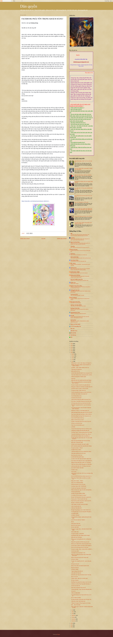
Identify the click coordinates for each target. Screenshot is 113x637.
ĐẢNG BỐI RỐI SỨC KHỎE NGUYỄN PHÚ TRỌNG (81, 380)
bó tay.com (73, 591)
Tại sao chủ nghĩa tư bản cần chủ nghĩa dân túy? (80, 384)
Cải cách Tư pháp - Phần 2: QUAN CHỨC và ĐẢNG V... (82, 549)
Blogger (58, 634)
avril (72, 359)
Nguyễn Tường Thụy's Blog (76, 285)
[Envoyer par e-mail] (27, 233)
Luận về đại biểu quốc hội (76, 506)
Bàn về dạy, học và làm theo (76, 455)
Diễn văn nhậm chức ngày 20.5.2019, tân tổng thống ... (81, 489)
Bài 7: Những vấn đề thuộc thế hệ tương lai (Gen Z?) (80, 247)
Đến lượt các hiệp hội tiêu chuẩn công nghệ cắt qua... (81, 543)
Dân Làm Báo (73, 332)
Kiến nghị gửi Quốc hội (75, 523)
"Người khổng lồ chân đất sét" (77, 571)
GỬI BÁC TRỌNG (74, 559)
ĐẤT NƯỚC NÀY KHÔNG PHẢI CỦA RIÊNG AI (80, 436)
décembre (74, 620)
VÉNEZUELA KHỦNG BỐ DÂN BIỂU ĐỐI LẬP (80, 430)
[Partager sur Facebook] (30, 233)
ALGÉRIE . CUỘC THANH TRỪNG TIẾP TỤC (80, 367)
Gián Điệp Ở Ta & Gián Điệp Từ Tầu (78, 552)
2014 (72, 343)
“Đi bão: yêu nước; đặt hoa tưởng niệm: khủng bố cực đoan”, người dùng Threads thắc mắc (80, 239)
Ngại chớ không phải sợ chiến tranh (81, 202)
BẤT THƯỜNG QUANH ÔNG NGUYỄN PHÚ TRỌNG (81, 446)
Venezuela (73, 378)
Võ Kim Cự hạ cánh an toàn (76, 423)
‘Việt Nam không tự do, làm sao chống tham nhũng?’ (81, 451)
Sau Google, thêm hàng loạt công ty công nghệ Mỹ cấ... (82, 460)
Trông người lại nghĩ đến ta (76, 369)
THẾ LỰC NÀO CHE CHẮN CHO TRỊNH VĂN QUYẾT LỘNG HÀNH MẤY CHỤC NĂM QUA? (83, 209)
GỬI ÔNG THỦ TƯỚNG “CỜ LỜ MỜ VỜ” (79, 394)
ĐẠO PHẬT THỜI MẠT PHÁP (77, 442)
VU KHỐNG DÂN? (74, 513)
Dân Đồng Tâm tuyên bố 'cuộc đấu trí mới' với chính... (81, 582)
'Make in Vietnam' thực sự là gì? (77, 419)
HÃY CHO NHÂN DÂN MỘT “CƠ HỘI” (77, 295)
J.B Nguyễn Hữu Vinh (75, 290)
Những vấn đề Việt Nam (75, 275)
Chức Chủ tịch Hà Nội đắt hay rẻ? (77, 425)
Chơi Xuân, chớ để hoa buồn (76, 302)
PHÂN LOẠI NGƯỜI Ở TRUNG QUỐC (78, 376)
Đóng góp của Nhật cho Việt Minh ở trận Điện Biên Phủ (81, 386)
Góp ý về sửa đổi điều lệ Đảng (77, 482)
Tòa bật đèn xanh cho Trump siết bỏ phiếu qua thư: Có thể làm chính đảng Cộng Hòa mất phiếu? (80, 244)
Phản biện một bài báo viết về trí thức (78, 453)
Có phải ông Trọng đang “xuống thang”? (78, 488)
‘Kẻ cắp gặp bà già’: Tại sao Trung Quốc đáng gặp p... (81, 511)
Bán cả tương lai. (74, 576)
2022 (72, 626)
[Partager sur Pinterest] (32, 233)
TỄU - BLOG (73, 263)
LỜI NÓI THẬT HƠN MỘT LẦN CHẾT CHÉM (80, 444)
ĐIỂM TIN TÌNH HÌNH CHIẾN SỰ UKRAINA (83, 175)
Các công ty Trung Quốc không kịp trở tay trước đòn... (81, 401)
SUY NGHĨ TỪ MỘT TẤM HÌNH (77, 467)
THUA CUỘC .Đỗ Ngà (74, 283)
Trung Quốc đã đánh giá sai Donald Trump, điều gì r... (81, 434)
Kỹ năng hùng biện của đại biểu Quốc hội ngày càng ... (81, 599)
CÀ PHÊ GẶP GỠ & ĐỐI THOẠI (77, 456)
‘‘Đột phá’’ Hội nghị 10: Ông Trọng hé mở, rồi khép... (81, 603)
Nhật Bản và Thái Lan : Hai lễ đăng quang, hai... (80, 410)
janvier (73, 354)
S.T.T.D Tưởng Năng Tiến (76, 326)
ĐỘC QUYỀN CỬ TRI (75, 371)
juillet (73, 611)
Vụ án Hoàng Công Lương (76, 395)
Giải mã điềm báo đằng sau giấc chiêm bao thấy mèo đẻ (81, 258)
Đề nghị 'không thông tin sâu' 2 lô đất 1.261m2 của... (81, 509)
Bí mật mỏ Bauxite (74, 580)
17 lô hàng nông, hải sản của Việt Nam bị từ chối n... (81, 403)
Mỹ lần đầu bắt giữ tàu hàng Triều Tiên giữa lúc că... (81, 416)
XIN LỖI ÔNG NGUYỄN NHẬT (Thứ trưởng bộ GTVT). (81, 373)
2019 (72, 352)
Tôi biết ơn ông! (74, 469)
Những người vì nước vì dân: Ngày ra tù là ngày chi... (81, 362)
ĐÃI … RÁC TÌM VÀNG (75, 604)
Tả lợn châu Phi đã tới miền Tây (77, 417)
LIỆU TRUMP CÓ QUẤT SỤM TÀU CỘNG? (79, 504)
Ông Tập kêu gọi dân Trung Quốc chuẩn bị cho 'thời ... (81, 500)
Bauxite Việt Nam (74, 249)
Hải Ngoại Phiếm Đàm (75, 308)
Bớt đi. (72, 521)
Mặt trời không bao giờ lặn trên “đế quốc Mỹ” (79, 557)
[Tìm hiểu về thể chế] (81, 74)
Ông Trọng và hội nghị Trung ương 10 (78, 587)
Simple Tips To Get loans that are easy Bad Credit (79, 280)
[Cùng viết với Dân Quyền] (81, 57)
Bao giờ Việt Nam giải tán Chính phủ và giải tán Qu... (81, 497)
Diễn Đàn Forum (74, 330)
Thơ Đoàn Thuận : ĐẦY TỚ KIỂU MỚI (78, 486)
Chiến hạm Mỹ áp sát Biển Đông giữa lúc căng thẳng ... (81, 464)
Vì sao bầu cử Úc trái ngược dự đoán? (78, 495)
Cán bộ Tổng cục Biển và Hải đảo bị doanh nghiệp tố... (81, 545)
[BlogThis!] (28, 233)
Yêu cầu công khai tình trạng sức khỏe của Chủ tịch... (81, 392)
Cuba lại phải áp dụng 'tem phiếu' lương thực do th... (81, 399)
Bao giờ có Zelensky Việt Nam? (77, 502)
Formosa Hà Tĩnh (74, 294)
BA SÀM (72, 315)
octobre (73, 617)
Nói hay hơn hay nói (75, 563)
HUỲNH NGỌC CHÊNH (75, 271)
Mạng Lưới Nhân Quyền (75, 324)
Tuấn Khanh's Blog (74, 260)
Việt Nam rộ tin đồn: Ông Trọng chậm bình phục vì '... (81, 583)
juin (72, 610)
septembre (74, 615)
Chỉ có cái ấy (73, 471)
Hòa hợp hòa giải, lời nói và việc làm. (78, 484)
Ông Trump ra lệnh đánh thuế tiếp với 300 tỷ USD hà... (81, 414)
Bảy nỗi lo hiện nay (75, 567)
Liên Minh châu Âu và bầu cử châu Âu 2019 (79, 388)
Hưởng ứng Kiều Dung (75, 491)
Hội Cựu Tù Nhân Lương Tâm (77, 279)
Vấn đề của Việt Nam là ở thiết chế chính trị (78, 313)
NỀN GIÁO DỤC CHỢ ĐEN (76, 537)
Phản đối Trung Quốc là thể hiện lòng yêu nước (80, 541)
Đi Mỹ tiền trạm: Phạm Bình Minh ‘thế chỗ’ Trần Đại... (81, 574)
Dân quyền (28, 6)
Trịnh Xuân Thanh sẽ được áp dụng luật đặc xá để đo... (81, 374)
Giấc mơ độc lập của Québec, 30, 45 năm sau (79, 254)
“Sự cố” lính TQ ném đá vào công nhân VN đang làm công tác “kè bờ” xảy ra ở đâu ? (80, 277)
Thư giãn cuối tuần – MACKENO (77, 533)
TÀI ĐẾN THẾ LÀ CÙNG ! (76, 449)
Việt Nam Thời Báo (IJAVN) (76, 305)
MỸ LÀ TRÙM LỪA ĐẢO (76, 597)
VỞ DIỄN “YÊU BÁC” (75, 515)
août (73, 613)
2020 (72, 623)
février (73, 356)
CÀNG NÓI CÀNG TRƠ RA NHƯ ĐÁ (78, 601)
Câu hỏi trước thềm (75, 551)
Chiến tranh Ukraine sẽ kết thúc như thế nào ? (83, 216)
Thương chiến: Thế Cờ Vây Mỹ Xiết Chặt (79, 498)
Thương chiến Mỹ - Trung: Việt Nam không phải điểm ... (82, 589)
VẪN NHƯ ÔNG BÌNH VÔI (76, 508)
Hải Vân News (73, 319)
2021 (72, 625)
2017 (72, 349)
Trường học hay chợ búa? (76, 397)
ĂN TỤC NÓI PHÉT (75, 527)
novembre (74, 619)
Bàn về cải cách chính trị (76, 525)
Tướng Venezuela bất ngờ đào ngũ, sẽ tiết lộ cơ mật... (81, 428)
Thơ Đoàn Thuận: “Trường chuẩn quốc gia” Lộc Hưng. (81, 432)
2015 (72, 345)
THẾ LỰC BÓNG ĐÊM (75, 592)
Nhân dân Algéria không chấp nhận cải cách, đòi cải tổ (81, 412)
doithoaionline (74, 267)
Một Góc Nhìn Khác (74, 257)
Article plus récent (25, 238)
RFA (71, 337)
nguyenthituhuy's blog (75, 312)
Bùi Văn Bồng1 (74, 297)
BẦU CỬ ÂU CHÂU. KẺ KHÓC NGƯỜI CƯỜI (80, 565)
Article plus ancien (62, 238)
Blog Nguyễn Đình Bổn (75, 301)
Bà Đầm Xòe (73, 282)
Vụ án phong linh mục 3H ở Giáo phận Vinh (78, 261)
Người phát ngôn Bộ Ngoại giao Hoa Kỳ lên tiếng (80, 440)
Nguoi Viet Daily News (75, 242)
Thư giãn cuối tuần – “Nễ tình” (77, 447)
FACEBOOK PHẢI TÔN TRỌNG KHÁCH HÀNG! (80, 535)
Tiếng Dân (73, 246)
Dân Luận (72, 328)
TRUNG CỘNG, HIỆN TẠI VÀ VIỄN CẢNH (79, 578)
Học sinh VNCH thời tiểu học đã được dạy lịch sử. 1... (81, 476)
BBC (71, 233)
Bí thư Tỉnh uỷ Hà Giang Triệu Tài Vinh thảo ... (80, 547)
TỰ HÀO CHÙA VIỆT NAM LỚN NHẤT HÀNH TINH (81, 458)
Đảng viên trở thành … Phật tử (77, 480)
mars (73, 357)
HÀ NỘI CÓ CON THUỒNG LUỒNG (78, 493)
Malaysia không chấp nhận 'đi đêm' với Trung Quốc (81, 462)
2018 (72, 350)
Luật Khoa (73, 237)
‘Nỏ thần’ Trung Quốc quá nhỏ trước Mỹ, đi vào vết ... (81, 421)
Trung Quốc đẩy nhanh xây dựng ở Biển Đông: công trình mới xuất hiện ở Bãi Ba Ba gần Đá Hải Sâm (80, 235)
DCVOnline (73, 253)
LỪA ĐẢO (73, 426)
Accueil (43, 238)
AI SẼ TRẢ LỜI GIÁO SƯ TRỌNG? (78, 519)
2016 (72, 347)
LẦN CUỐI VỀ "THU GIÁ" (76, 573)
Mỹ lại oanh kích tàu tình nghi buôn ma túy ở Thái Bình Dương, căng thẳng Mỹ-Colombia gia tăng (80, 269)
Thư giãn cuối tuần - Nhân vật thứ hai (78, 390)
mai (72, 361)
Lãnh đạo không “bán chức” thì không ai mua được (81, 466)
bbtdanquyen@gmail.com (81, 62)
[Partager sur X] (29, 233)
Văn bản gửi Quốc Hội (75, 585)
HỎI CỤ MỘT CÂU (74, 531)
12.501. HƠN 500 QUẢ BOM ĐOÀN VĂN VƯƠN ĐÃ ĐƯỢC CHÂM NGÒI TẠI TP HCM (80, 317)
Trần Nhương (73, 335)
